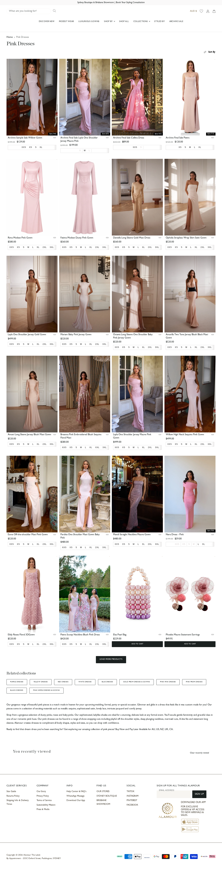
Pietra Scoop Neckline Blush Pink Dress (80, 635)
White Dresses (84, 682)
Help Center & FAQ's (76, 791)
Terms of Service (44, 800)
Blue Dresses (107, 682)
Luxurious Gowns (88, 22)
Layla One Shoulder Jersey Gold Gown (27, 335)
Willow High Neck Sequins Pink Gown (185, 435)
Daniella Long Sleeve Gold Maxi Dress (131, 238)
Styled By (159, 22)
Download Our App (75, 800)
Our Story (41, 791)
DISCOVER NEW (47, 22)
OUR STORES (103, 791)
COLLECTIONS (141, 22)
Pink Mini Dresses (168, 682)
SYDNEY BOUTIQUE (107, 796)
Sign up (199, 794)
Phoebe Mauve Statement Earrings (183, 635)
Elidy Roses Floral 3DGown (21, 635)
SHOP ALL (124, 22)
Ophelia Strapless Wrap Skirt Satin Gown (186, 238)
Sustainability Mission (46, 805)
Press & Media (43, 809)
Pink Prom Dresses (194, 682)
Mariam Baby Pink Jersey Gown (75, 335)
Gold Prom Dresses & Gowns (136, 682)
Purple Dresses (16, 682)
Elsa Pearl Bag (119, 635)
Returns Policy (13, 796)
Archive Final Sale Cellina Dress (128, 138)
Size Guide (11, 791)
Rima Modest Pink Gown (20, 238)
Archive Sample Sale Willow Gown (25, 138)
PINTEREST (132, 800)
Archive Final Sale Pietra (177, 138)
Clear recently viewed (199, 753)
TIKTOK (130, 791)
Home (10, 37)
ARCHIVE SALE (176, 22)
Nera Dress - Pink (175, 535)
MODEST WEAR (66, 22)
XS (183, 544)
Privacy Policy (43, 796)
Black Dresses (16, 690)
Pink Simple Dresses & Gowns (46, 690)
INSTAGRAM (132, 796)
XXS (177, 544)
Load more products (111, 659)
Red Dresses (63, 682)
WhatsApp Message (75, 796)
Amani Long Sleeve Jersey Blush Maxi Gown (29, 435)
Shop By (108, 22)
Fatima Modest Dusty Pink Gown (76, 238)
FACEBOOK (132, 805)
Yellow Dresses (40, 682)
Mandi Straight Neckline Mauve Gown (132, 535)
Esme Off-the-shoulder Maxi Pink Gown (28, 535)
